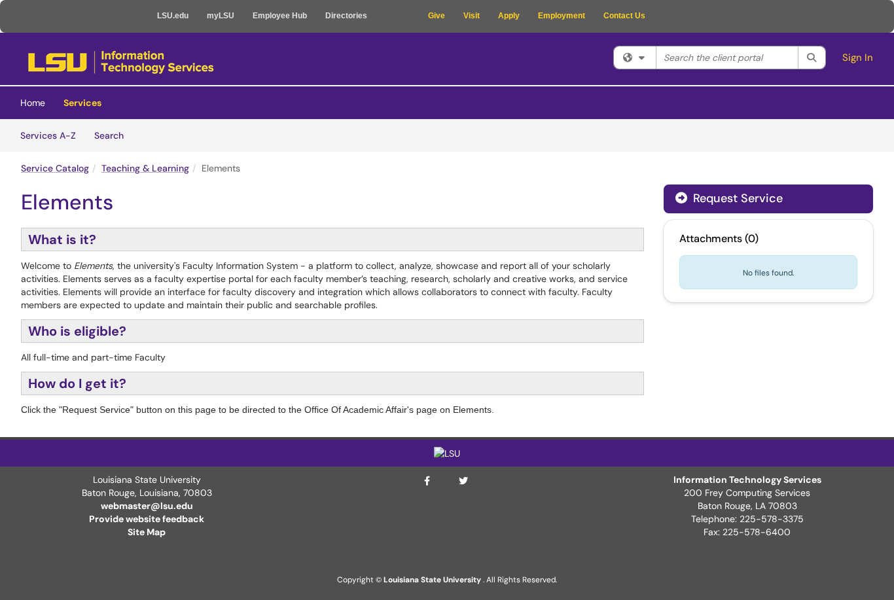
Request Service (736, 198)
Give (436, 15)
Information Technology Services (747, 479)
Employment (561, 15)
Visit (471, 15)
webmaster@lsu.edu (147, 506)
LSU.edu (172, 15)
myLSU (220, 15)
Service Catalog (55, 168)
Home (32, 103)
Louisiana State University (432, 579)
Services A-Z (48, 135)
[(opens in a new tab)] (121, 62)
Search (113, 135)
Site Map (147, 532)
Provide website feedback (146, 519)
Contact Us (624, 15)
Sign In (857, 57)
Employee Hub (280, 15)
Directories (346, 15)
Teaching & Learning (145, 168)
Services (82, 103)
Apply (509, 15)
